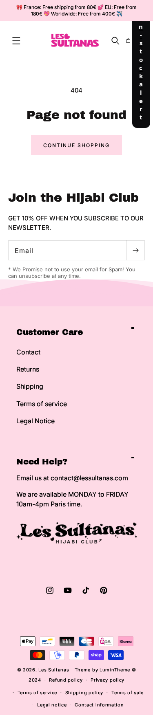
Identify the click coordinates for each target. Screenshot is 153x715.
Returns (27, 369)
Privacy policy (107, 680)
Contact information (99, 705)
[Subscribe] (135, 250)
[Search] (115, 41)
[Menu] (16, 41)
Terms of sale (127, 692)
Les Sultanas (53, 670)
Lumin (115, 670)
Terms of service (41, 404)
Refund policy (65, 680)
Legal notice (52, 705)
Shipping (29, 386)
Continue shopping (76, 145)
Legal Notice (35, 421)
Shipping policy (84, 692)
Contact (28, 352)
